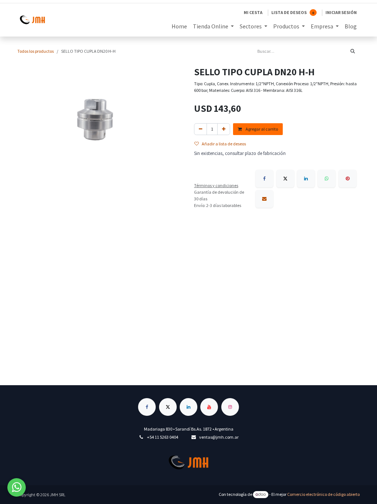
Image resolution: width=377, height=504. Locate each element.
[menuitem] (179, 26)
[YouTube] (209, 407)
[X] (285, 178)
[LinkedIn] (306, 178)
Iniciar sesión (341, 12)
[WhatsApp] (326, 178)
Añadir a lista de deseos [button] (224, 143)
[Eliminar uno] (200, 129)
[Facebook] (264, 178)
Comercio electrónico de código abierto (323, 494)
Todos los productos (35, 51)
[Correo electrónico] (264, 199)
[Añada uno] (223, 129)
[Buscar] (353, 51)
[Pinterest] (347, 178)
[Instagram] (230, 407)
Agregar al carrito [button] (261, 129)
